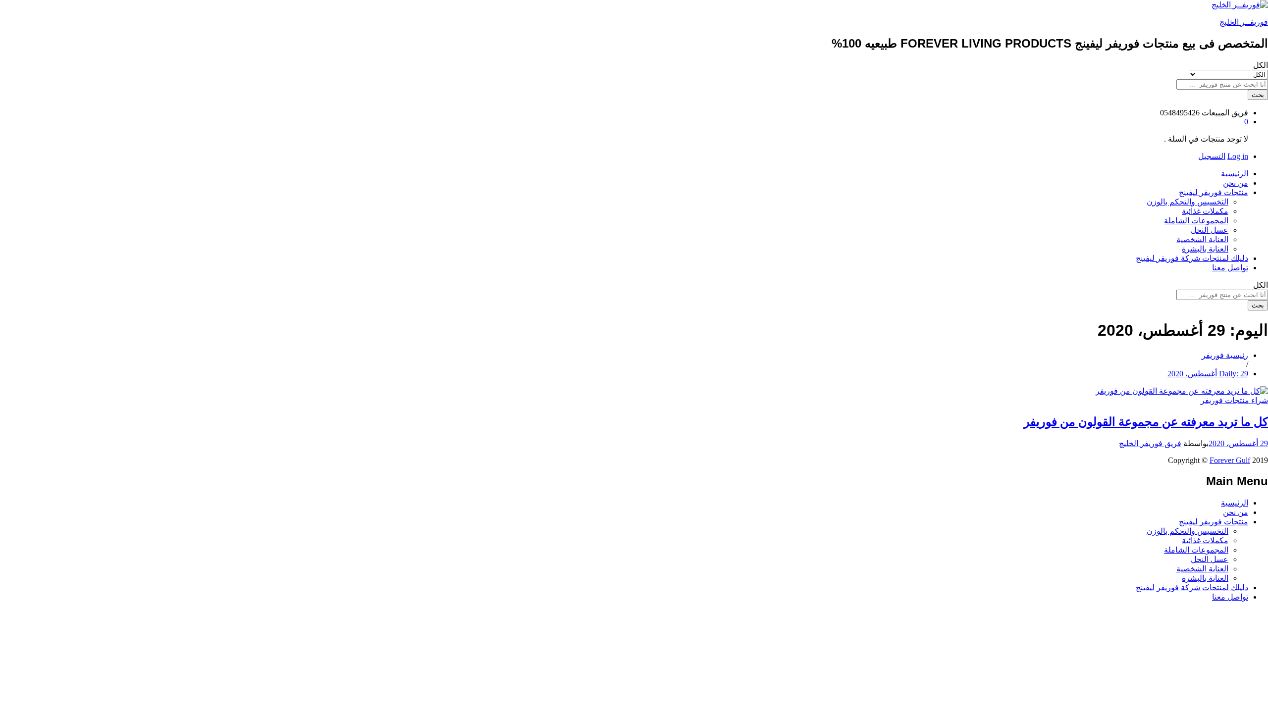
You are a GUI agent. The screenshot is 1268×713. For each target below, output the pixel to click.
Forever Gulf (1230, 460)
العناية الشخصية (1202, 239)
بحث (1258, 95)
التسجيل (1211, 156)
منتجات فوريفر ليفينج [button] (1213, 192)
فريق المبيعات (1225, 112)
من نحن (1235, 183)
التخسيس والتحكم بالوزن (1187, 202)
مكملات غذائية (1205, 211)
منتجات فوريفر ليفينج (1213, 521)
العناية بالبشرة (1205, 249)
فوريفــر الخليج (1243, 22)
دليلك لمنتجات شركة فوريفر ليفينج (1192, 258)
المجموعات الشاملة (1196, 220)
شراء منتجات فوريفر (1234, 400)
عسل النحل (1209, 230)
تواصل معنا (1230, 267)
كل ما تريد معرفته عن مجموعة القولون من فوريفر (1146, 421)
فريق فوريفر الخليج (1150, 443)
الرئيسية (1234, 173)
